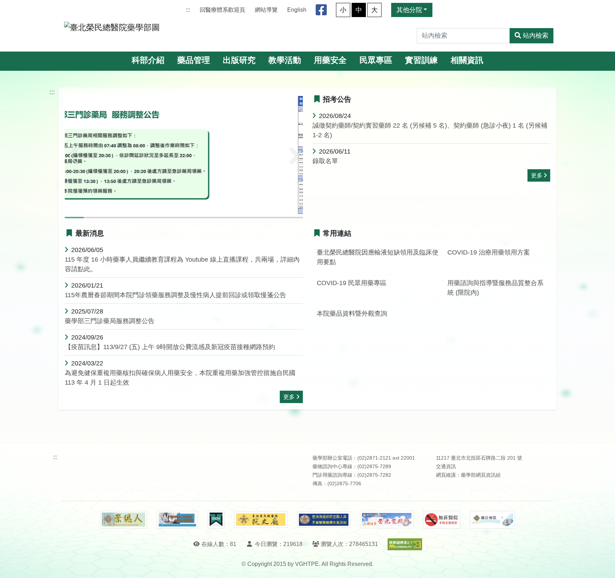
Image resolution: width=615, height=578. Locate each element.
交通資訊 (446, 466)
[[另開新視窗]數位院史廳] (261, 519)
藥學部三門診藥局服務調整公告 (109, 321)
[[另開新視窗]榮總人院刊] (123, 520)
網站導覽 (266, 10)
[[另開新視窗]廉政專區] (492, 520)
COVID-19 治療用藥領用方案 (488, 252)
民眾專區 (375, 60)
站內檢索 (535, 35)
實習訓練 (421, 60)
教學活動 (284, 60)
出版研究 (239, 60)
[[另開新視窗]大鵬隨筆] (387, 519)
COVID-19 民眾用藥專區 (352, 283)
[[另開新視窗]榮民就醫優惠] (177, 520)
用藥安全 (330, 60)
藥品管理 (193, 60)
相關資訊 (467, 60)
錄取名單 (325, 161)
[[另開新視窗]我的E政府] (215, 520)
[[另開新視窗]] (184, 155)
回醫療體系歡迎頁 (222, 10)
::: (188, 10)
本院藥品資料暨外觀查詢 (352, 313)
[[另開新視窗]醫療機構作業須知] (324, 520)
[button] (73, 156)
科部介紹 (148, 60)
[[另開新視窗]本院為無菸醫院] (441, 520)
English (296, 10)
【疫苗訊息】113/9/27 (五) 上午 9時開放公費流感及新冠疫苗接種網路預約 (170, 346)
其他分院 (409, 10)
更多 (536, 175)
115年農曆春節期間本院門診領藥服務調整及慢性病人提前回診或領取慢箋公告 (175, 295)
